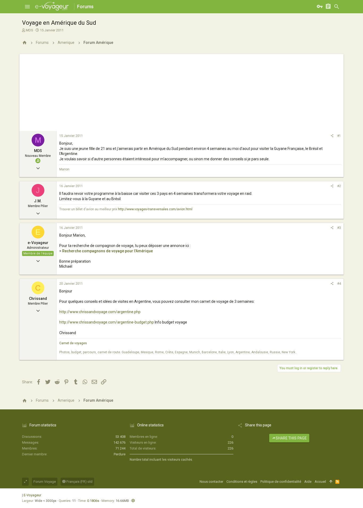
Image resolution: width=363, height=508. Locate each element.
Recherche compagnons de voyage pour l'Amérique (107, 251)
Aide (307, 482)
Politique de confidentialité (280, 482)
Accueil (320, 482)
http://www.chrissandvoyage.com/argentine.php (100, 312)
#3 (339, 228)
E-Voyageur (32, 495)
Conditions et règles (241, 482)
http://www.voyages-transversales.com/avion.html (155, 209)
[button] (27, 6)
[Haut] (331, 482)
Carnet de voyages (73, 343)
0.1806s (93, 501)
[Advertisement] (181, 91)
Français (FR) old (79, 482)
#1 (339, 136)
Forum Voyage (44, 482)
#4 (339, 284)
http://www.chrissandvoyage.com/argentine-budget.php (106, 322)
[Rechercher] (336, 6)
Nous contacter (211, 482)
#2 (339, 186)
